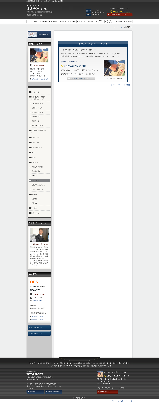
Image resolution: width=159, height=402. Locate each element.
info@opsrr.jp (37, 300)
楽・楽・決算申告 (60, 363)
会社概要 (119, 21)
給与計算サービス (37, 112)
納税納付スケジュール (39, 185)
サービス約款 (35, 142)
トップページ (33, 21)
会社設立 (91, 21)
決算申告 (54, 21)
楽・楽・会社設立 (113, 363)
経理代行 (73, 21)
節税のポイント (37, 175)
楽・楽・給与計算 (73, 363)
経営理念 (34, 199)
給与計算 (63, 21)
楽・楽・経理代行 (86, 363)
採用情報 (101, 366)
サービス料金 (101, 21)
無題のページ (35, 213)
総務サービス (36, 121)
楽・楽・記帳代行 (46, 363)
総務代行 (82, 21)
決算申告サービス (37, 108)
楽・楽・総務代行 (99, 363)
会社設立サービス (37, 125)
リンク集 (34, 208)
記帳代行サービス (37, 104)
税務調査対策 (36, 171)
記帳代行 (45, 21)
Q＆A (33, 152)
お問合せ (129, 21)
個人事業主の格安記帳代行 (39, 131)
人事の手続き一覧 (37, 189)
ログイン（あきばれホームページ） (122, 401)
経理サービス (36, 116)
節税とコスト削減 (37, 167)
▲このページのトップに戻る (119, 85)
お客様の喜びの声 (110, 21)
